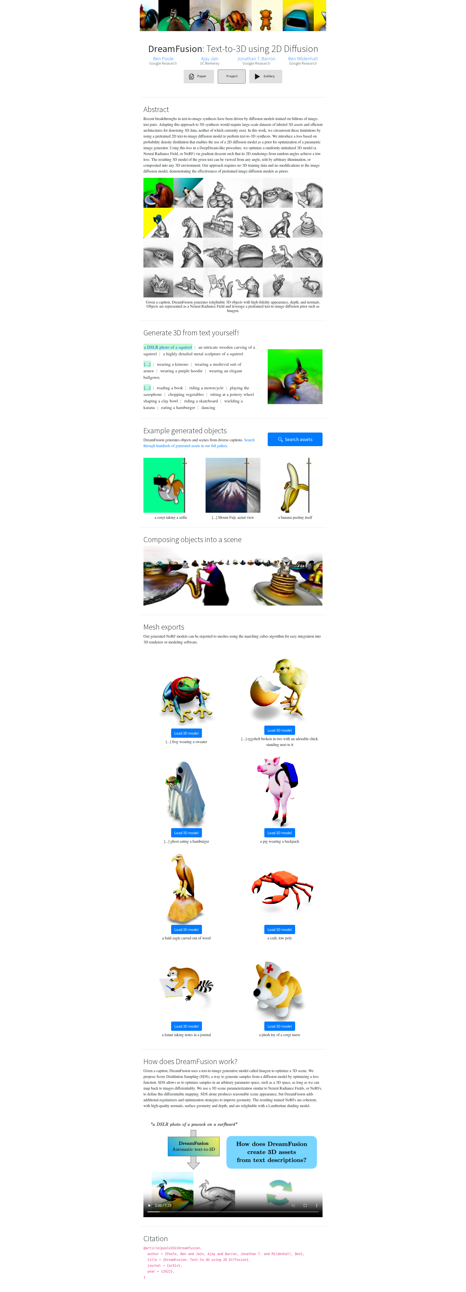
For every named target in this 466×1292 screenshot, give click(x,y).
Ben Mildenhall (303, 58)
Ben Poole (163, 58)
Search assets (298, 439)
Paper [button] (201, 76)
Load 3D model (186, 733)
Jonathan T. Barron (256, 58)
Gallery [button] (269, 76)
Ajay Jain (209, 58)
